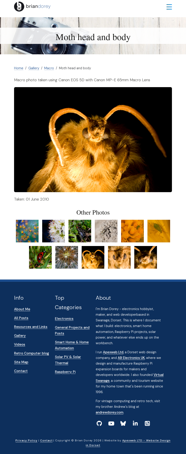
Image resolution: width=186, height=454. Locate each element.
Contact (21, 371)
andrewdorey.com (109, 412)
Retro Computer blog (31, 353)
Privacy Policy (26, 440)
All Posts (21, 318)
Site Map (21, 362)
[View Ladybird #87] (40, 257)
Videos (19, 344)
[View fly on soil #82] (106, 231)
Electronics (64, 318)
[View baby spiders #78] (27, 231)
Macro (49, 68)
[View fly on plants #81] (80, 231)
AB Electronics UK (131, 358)
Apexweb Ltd (113, 352)
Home (18, 68)
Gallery (33, 68)
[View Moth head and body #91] (93, 257)
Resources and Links (30, 327)
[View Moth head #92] (119, 257)
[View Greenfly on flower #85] (132, 231)
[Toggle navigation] (169, 6)
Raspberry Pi (65, 372)
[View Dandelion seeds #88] (66, 257)
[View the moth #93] (145, 257)
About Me (22, 309)
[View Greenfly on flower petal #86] (158, 231)
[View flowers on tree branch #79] (53, 231)
